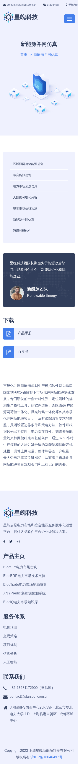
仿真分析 (10, 653)
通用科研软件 (22, 230)
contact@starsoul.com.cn (21, 4)
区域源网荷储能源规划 (28, 164)
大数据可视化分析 (25, 197)
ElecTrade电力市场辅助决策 (25, 584)
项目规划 (10, 645)
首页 (23, 55)
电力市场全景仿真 (25, 186)
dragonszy (53, 4)
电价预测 (10, 627)
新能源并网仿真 (23, 219)
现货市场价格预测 (25, 208)
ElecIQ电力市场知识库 (20, 602)
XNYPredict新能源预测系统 (24, 593)
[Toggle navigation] (69, 18)
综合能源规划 (22, 175)
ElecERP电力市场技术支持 (24, 576)
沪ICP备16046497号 (46, 757)
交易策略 (10, 636)
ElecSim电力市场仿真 (20, 567)
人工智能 (10, 662)
